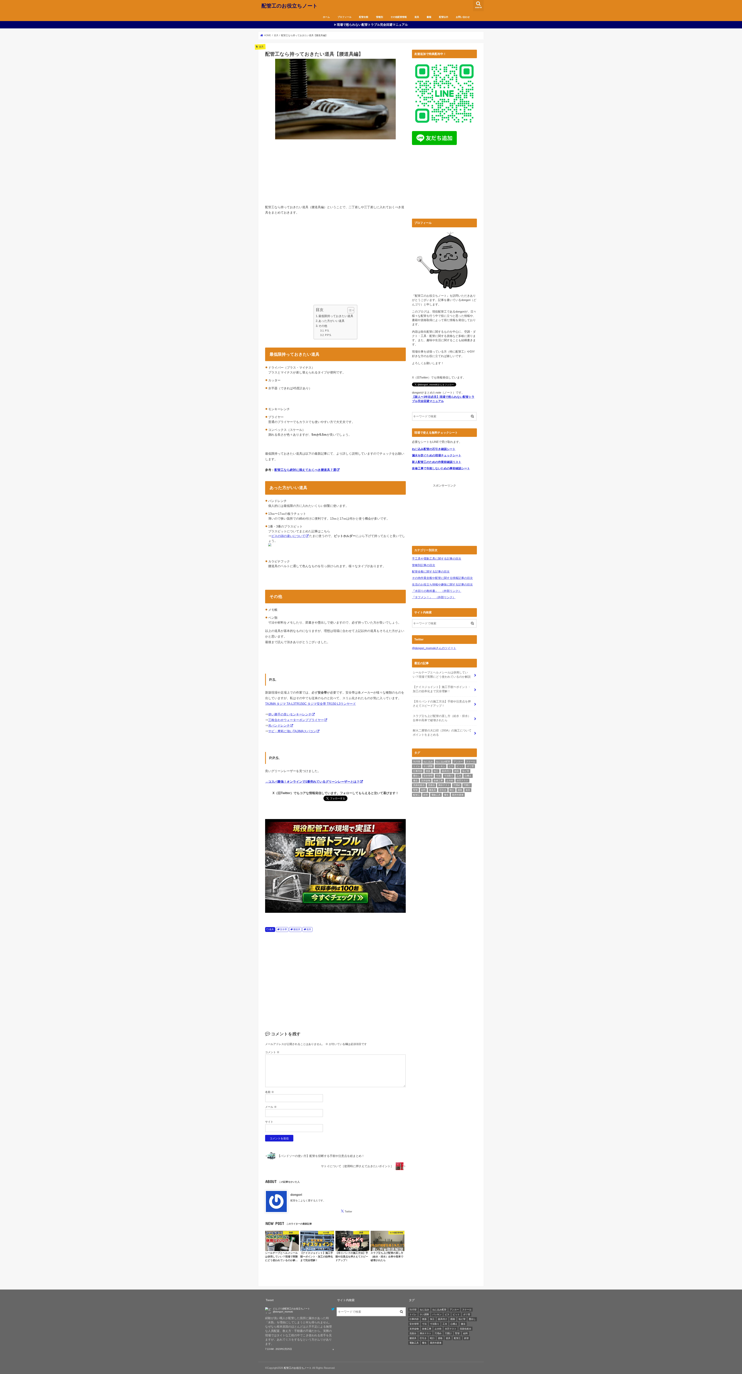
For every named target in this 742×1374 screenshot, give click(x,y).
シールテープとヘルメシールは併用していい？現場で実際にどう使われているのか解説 (442, 674)
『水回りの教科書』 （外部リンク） (436, 590)
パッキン (440, 766)
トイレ (416, 766)
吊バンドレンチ (279, 725)
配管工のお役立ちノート (289, 6)
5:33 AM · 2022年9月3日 (278, 1349)
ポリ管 (470, 766)
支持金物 (425, 780)
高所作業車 (458, 795)
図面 (456, 771)
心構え (468, 775)
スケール (470, 761)
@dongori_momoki (277, 1311)
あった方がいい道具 (331, 320)
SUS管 (416, 761)
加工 (436, 771)
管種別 (379, 17)
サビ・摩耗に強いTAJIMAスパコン (292, 731)
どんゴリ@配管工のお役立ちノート (285, 1308)
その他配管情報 (399, 17)
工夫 (459, 775)
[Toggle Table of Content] (349, 310)
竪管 (415, 790)
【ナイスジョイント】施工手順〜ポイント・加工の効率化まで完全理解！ (442, 689)
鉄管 (425, 795)
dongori (296, 1194)
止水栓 (449, 780)
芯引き (442, 790)
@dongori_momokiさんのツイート (434, 648)
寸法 (438, 775)
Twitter (348, 1211)
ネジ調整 (428, 766)
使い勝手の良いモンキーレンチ (289, 714)
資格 (460, 790)
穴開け (467, 785)
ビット (460, 766)
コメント (272, 1052)
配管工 (416, 795)
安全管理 (428, 775)
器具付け (446, 771)
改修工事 (438, 780)
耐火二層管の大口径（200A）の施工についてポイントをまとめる (442, 732)
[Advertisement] (335, 171)
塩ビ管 (465, 771)
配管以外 (443, 17)
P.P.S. (328, 335)
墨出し (416, 775)
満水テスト (444, 785)
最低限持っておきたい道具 (335, 316)
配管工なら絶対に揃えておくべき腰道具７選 (305, 469)
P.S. (327, 330)
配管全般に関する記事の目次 (431, 571)
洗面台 (431, 785)
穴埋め (456, 785)
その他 (322, 325)
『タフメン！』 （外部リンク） (433, 597)
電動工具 (436, 795)
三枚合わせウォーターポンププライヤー (296, 720)
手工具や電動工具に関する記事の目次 (436, 558)
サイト (269, 1121)
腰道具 (296, 929)
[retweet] (329, 1349)
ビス (451, 766)
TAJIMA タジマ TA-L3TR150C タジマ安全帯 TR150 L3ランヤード (310, 703)
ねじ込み (428, 761)
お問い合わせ (463, 17)
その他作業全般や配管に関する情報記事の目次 (442, 578)
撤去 (415, 780)
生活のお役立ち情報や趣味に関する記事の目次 (442, 584)
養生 (446, 795)
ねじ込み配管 (443, 761)
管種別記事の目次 (423, 565)
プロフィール (344, 17)
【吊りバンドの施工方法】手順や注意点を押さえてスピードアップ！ (442, 703)
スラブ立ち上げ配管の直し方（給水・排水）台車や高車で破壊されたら (442, 718)
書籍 (429, 17)
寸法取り (448, 775)
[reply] (326, 1349)
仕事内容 (417, 771)
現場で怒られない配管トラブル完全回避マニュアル (372, 24)
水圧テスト (462, 780)
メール (271, 1106)
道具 (416, 17)
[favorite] (333, 1349)
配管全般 (363, 17)
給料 (423, 790)
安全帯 (283, 929)
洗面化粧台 (419, 785)
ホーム (326, 17)
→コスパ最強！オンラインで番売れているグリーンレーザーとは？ (312, 781)
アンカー (458, 761)
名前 (269, 1092)
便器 (428, 771)
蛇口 (452, 790)
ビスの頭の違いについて (288, 536)
